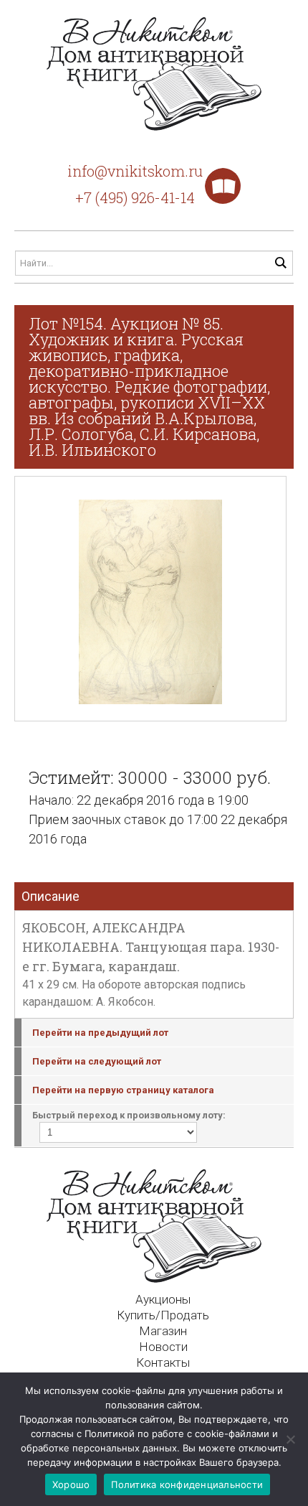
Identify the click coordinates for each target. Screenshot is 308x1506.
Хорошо (71, 1484)
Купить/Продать (163, 1315)
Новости (163, 1346)
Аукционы (163, 1299)
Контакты (163, 1362)
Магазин (163, 1331)
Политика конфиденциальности (187, 1484)
